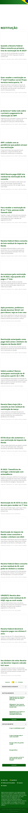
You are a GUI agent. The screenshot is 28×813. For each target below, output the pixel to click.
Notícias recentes (8, 693)
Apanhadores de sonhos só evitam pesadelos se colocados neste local (17, 713)
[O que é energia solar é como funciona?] (5, 737)
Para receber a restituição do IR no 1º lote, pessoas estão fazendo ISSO (13, 210)
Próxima (20, 682)
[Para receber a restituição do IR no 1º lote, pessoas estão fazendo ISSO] (14, 198)
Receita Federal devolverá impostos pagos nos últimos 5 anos (13, 631)
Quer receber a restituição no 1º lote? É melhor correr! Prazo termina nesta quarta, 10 (14, 79)
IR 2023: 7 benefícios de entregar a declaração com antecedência (12, 471)
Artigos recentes (7, 724)
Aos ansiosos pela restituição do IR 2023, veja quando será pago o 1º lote (13, 276)
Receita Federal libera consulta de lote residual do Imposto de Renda (14, 243)
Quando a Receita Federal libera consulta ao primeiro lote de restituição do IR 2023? (14, 48)
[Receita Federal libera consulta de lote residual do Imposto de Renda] (14, 232)
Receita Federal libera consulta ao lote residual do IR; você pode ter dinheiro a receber (14, 566)
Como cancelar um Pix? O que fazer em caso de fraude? (16, 759)
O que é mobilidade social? (17, 728)
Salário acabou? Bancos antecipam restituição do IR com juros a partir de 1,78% (12, 373)
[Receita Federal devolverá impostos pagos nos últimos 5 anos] (14, 620)
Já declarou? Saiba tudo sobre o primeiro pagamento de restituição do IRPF (13, 113)
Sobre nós (5, 780)
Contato (4, 785)
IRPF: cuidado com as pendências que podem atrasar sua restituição (14, 145)
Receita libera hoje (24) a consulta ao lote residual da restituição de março (13, 406)
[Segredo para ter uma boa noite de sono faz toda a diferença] (5, 698)
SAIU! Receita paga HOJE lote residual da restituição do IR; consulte (13, 176)
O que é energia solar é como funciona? (16, 736)
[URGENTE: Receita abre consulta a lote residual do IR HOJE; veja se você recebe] (14, 586)
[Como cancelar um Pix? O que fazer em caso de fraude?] (5, 759)
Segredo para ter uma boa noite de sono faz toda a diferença (17, 698)
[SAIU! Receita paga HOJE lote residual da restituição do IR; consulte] (14, 165)
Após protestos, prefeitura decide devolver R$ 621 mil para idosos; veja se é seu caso (13, 310)
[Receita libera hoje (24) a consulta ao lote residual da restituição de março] (14, 395)
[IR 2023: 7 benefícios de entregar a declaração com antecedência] (14, 460)
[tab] (14, 687)
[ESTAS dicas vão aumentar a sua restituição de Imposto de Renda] (14, 429)
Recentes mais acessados (10, 686)
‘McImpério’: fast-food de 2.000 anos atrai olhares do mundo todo (17, 706)
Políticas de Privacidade (8, 783)
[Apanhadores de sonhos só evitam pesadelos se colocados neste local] (5, 713)
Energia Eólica (13, 750)
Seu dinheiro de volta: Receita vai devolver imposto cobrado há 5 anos (13, 663)
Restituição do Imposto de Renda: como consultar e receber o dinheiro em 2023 (12, 534)
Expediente (14, 780)
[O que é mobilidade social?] (5, 729)
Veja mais (14, 719)
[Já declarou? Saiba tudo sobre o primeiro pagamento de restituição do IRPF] (14, 102)
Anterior (7, 682)
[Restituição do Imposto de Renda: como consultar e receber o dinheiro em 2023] (14, 523)
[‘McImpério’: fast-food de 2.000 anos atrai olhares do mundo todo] (5, 706)
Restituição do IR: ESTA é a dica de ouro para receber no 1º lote (14, 503)
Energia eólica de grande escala (16, 743)
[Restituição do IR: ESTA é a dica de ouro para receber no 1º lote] (14, 494)
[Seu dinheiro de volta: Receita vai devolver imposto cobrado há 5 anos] (14, 651)
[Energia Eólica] (5, 751)
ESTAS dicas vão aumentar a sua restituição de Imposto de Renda (13, 440)
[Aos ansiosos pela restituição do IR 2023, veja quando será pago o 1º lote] (14, 265)
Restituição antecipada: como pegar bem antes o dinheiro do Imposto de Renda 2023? (14, 341)
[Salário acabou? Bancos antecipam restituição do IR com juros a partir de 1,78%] (14, 362)
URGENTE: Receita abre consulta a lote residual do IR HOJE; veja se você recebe (13, 597)
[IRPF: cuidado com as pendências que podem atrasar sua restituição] (14, 133)
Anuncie (20, 783)
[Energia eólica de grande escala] (5, 744)
